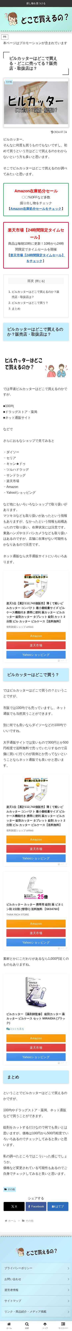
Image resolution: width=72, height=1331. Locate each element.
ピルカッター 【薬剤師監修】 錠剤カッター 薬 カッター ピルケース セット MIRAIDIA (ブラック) (35, 1018)
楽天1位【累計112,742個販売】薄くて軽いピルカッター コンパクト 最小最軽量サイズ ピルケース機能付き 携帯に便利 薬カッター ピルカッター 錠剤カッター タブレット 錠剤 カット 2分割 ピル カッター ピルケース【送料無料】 (35, 612)
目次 (30, 281)
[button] (64, 838)
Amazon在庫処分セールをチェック (35, 208)
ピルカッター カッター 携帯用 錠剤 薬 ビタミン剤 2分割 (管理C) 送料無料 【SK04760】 (35, 906)
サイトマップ (12, 1300)
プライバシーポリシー (18, 1268)
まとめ (16, 308)
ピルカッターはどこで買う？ (30, 302)
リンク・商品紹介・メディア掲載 (25, 1311)
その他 (11, 1189)
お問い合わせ (12, 1279)
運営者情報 (11, 1290)
